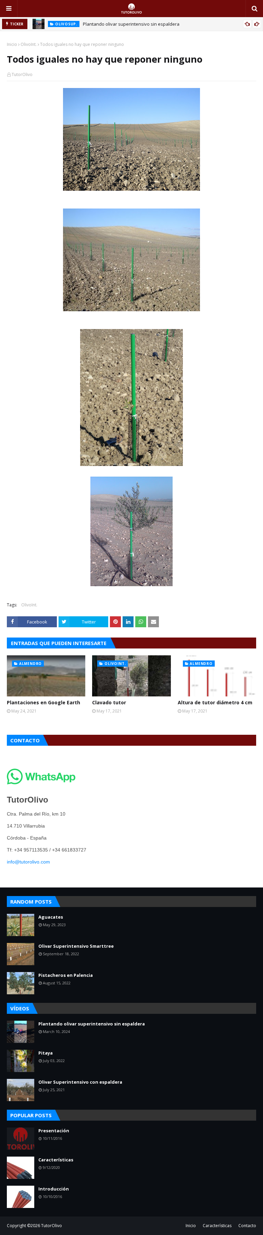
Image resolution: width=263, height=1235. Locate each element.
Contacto (247, 1225)
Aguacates (50, 917)
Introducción (53, 1189)
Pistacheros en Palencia (65, 975)
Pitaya (45, 1053)
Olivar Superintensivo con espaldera (80, 1082)
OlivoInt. (29, 44)
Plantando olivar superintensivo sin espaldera (131, 24)
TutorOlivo (22, 74)
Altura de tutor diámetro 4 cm (215, 702)
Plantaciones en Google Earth (43, 702)
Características (55, 1160)
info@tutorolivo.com (28, 862)
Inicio (12, 44)
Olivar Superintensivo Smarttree (76, 946)
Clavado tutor (109, 702)
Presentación (53, 1130)
